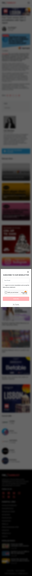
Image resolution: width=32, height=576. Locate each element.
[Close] (28, 272)
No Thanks (16, 304)
